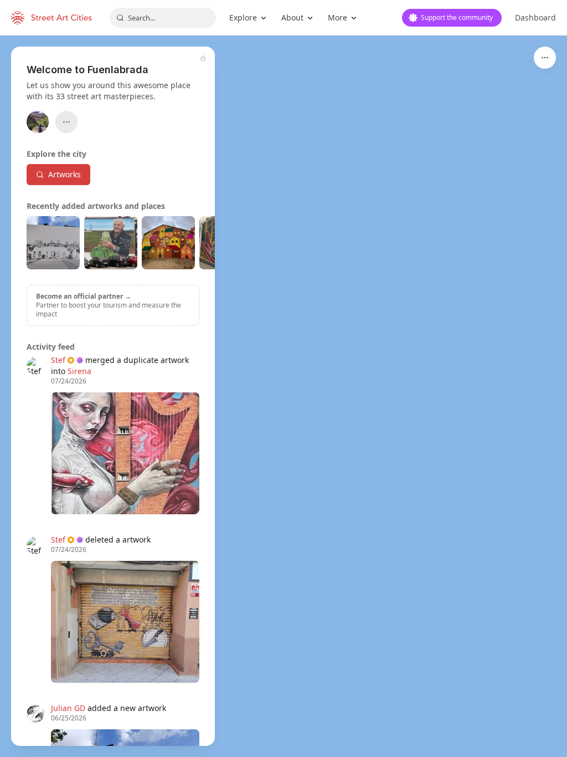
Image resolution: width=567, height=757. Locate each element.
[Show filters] (545, 58)
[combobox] (163, 18)
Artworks (64, 174)
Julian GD (68, 708)
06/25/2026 (68, 718)
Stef (58, 360)
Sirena (79, 371)
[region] (283, 396)
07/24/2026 (68, 381)
